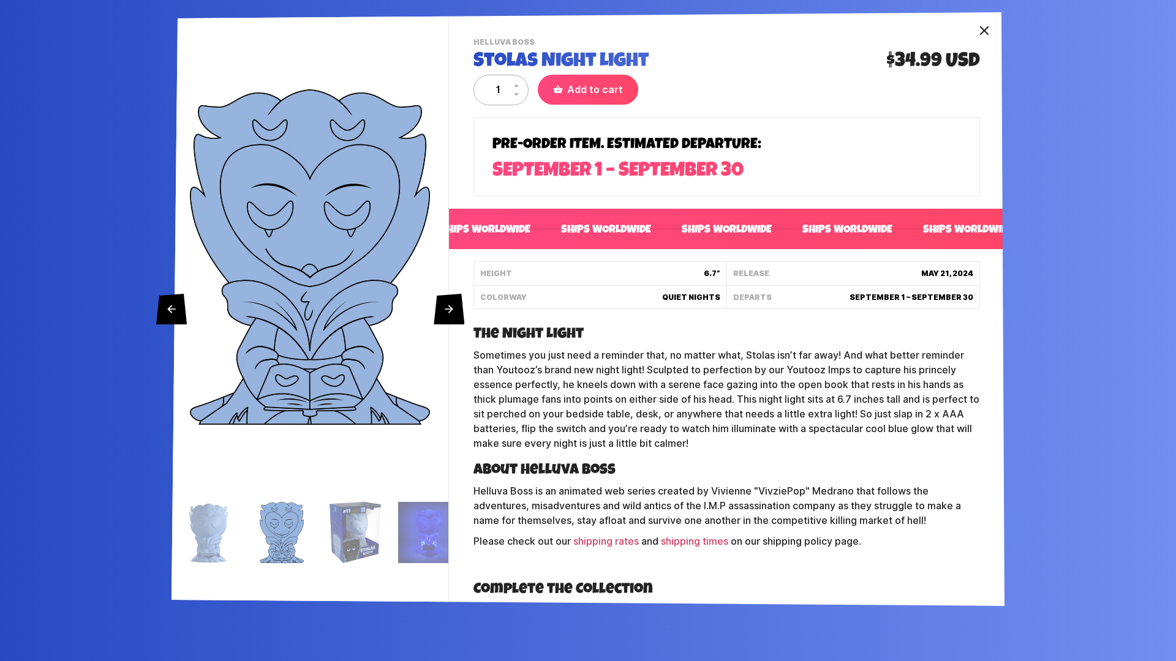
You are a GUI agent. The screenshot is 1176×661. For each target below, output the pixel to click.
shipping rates (606, 541)
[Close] (984, 30)
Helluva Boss (505, 43)
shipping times (694, 541)
